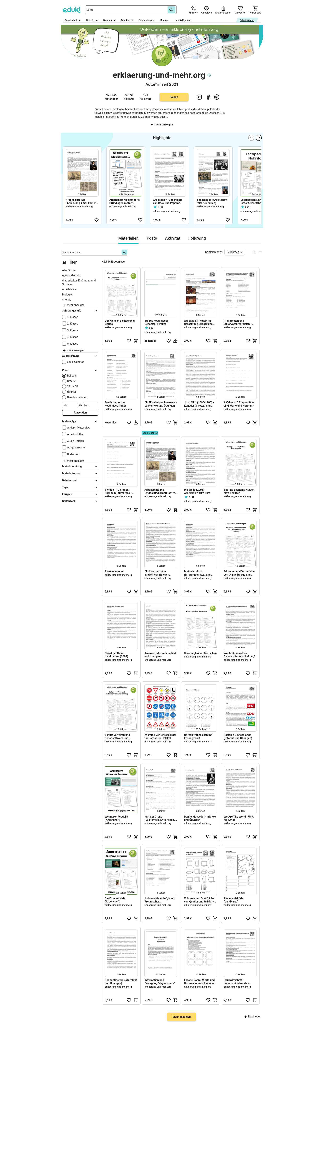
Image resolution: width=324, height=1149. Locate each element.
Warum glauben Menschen (200, 653)
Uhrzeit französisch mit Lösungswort (198, 736)
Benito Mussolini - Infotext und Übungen (200, 818)
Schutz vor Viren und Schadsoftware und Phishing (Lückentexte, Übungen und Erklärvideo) (121, 736)
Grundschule (71, 20)
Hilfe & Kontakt (182, 20)
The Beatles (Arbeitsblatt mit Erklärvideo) (212, 201)
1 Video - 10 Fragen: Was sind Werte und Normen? (239, 404)
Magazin (164, 20)
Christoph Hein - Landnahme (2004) (116, 655)
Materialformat (71, 473)
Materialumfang (72, 466)
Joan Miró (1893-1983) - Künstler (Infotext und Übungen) (199, 404)
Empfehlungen (146, 20)
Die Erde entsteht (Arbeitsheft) (115, 900)
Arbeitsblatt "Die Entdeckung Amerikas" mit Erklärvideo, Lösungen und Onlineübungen (82, 201)
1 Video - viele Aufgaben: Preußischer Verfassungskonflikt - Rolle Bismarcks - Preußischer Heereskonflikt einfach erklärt (159, 900)
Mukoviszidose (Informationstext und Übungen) (197, 573)
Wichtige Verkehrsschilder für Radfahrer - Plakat (160, 736)
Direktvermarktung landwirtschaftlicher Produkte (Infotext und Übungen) (158, 573)
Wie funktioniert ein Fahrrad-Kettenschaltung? (239, 655)
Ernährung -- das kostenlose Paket (115, 404)
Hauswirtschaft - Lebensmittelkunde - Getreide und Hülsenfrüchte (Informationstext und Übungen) (237, 981)
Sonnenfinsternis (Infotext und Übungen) (121, 981)
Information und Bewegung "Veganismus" (159, 981)
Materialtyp (69, 421)
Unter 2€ (72, 381)
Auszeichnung (70, 355)
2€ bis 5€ (72, 386)
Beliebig (72, 375)
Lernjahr (67, 494)
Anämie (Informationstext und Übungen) (160, 655)
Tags (65, 487)
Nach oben (254, 1016)
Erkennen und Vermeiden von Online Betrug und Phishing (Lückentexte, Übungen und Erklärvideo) (239, 573)
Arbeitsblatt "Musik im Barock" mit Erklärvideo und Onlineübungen (198, 322)
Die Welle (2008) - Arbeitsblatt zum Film (197, 491)
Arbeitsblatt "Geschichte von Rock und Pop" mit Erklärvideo (167, 201)
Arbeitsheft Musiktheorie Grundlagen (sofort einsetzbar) (124, 201)
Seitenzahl (68, 501)
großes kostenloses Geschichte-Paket (156, 322)
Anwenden (80, 412)
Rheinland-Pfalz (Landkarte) (233, 900)
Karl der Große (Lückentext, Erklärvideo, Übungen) (159, 818)
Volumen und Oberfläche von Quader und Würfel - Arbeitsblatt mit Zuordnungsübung (199, 900)
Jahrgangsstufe (71, 310)
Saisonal (108, 20)
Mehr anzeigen (164, 124)
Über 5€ (71, 391)
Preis (65, 370)
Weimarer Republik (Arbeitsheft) (116, 818)
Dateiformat (69, 480)
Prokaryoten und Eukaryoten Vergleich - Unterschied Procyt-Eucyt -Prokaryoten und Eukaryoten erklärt (240, 322)
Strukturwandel (114, 571)
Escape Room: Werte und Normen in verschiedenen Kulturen (199, 981)
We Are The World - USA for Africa (239, 818)
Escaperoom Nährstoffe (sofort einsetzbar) (254, 201)
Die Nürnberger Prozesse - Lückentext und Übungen (160, 404)
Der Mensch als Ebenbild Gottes (120, 322)
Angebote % (127, 20)
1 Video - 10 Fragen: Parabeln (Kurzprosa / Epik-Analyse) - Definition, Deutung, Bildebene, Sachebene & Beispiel (121, 491)
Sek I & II (90, 20)
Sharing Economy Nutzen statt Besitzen (239, 491)
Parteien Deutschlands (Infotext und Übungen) (238, 736)
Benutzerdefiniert (77, 397)
